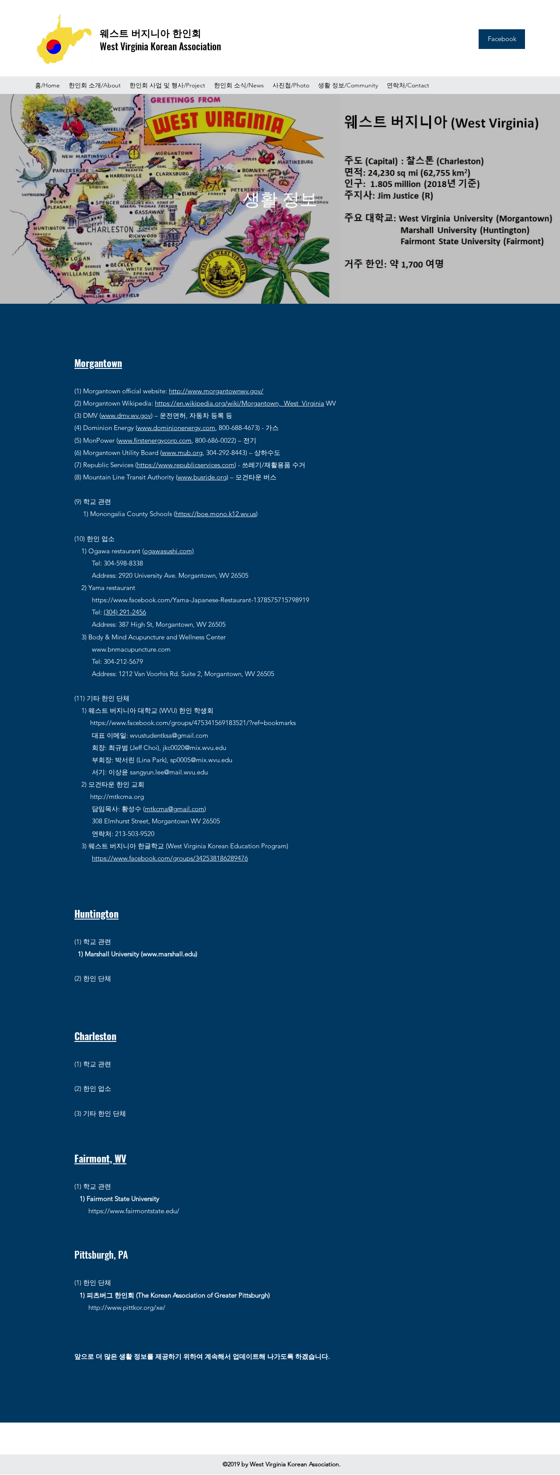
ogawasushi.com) (169, 551)
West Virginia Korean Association (160, 46)
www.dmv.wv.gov (126, 415)
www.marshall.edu (169, 954)
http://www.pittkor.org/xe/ (126, 1307)
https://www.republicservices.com (185, 465)
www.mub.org (182, 452)
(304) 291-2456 (125, 612)
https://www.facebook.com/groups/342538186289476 (170, 858)
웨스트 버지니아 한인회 (150, 32)
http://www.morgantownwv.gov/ (216, 391)
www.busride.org (202, 477)
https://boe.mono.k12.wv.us (215, 514)
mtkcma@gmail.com (174, 809)
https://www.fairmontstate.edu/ (133, 1211)
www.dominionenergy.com (176, 427)
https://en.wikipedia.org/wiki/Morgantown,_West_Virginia (239, 403)
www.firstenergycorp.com (155, 440)
